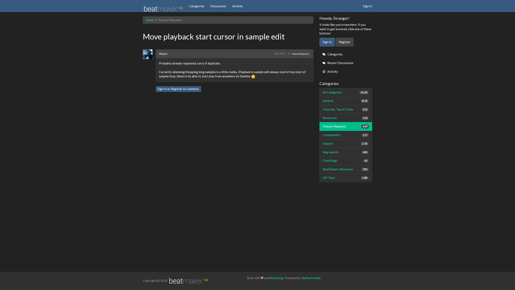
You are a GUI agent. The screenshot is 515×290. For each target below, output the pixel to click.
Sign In (367, 6)
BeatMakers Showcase (345, 169)
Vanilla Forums (311, 278)
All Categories (345, 92)
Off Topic (345, 177)
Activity (237, 6)
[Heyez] (149, 54)
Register (176, 89)
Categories (196, 6)
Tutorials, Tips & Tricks (345, 109)
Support (345, 143)
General (345, 101)
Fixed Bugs (345, 160)
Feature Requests (300, 54)
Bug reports (345, 152)
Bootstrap (276, 278)
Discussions (218, 6)
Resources (345, 118)
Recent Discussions (340, 63)
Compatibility (345, 135)
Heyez (163, 53)
